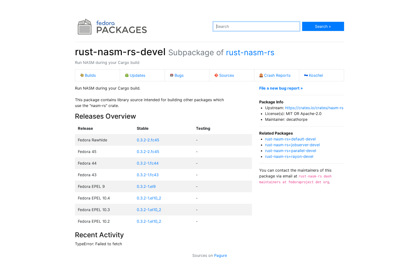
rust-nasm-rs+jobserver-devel (292, 144)
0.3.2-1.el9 (146, 186)
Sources (226, 75)
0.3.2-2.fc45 (148, 140)
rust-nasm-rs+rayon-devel (289, 156)
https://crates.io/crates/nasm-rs (314, 107)
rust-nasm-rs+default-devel (290, 139)
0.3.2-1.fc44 (148, 163)
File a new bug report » (281, 88)
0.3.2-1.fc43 (148, 174)
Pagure (220, 255)
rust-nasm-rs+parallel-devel (290, 150)
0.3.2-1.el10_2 (149, 198)
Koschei (316, 75)
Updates (137, 75)
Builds (90, 75)
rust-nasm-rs (250, 52)
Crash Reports (277, 75)
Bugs (179, 75)
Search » (323, 26)
